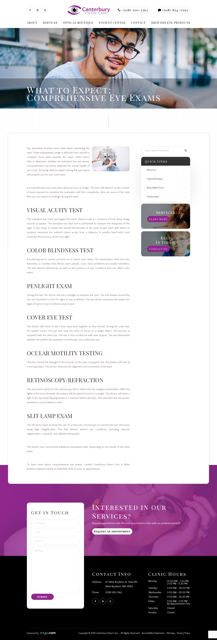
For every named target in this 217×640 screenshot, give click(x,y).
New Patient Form (155, 188)
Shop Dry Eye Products (170, 22)
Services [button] (50, 22)
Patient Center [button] (112, 22)
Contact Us (158, 248)
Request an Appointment (112, 531)
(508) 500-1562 (135, 10)
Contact (138, 22)
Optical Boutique (78, 22)
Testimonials (153, 197)
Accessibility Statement (153, 633)
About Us (151, 170)
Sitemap (171, 633)
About (32, 22)
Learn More (158, 219)
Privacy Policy (183, 633)
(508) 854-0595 (175, 10)
